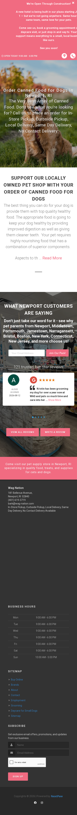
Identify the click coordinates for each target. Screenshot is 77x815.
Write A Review (55, 432)
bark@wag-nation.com (21, 503)
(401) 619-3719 (17, 500)
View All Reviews (22, 432)
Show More (54, 400)
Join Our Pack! (57, 353)
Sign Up (18, 776)
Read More (52, 258)
